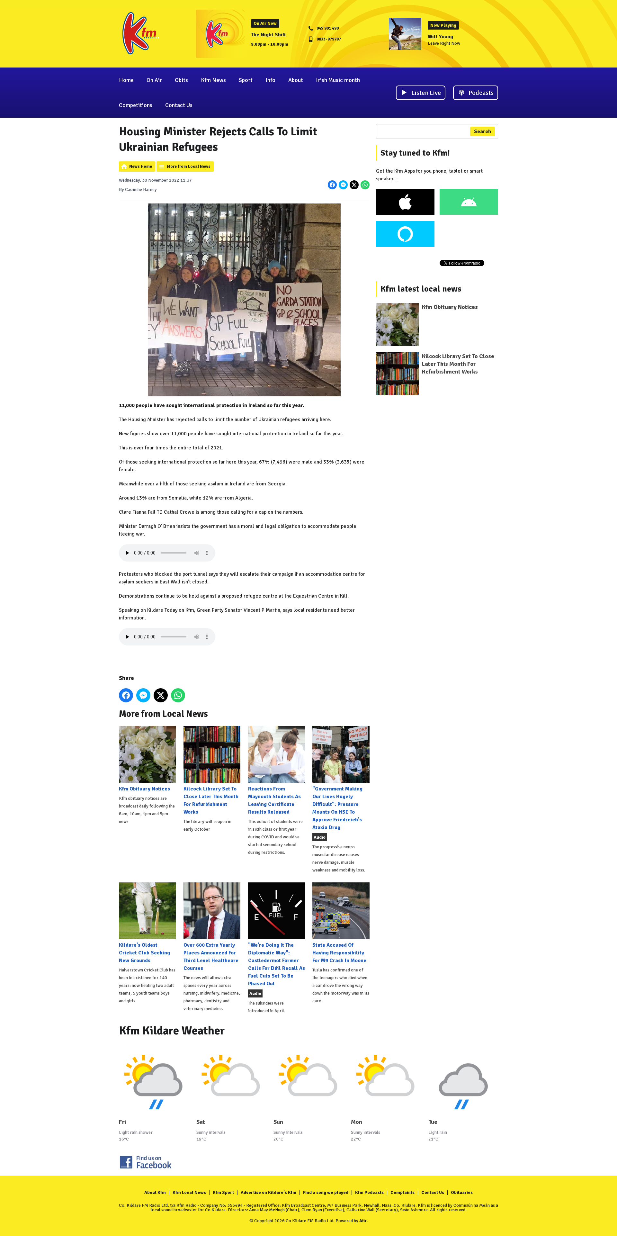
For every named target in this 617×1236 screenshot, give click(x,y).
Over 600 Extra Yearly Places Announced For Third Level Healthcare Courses (210, 956)
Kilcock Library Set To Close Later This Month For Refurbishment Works (210, 800)
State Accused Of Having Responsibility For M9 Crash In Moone (339, 953)
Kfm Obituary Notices (144, 789)
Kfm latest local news (420, 289)
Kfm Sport (223, 1192)
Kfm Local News (189, 1192)
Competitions (135, 105)
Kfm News (213, 80)
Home (126, 80)
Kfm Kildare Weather (172, 1031)
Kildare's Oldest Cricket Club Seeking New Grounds (144, 953)
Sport (246, 80)
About (295, 80)
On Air (154, 80)
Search (482, 131)
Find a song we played (325, 1192)
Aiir (363, 1220)
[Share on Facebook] (332, 184)
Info (270, 80)
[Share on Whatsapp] (365, 184)
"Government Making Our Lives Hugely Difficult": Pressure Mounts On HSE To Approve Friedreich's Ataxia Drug (337, 808)
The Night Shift (268, 35)
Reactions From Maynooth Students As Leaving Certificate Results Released (274, 800)
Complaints (402, 1192)
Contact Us (178, 105)
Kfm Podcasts (369, 1192)
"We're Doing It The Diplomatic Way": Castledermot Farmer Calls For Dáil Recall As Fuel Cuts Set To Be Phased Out (276, 964)
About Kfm (155, 1192)
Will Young (440, 36)
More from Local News (188, 166)
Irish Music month (338, 80)
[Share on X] (354, 184)
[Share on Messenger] (343, 184)
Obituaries (462, 1192)
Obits (181, 80)
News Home (140, 166)
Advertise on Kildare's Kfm (268, 1192)
